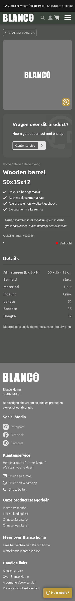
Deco (17, 164)
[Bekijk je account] (50, 18)
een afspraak (57, 226)
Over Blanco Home (16, 576)
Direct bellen (18, 489)
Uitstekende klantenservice (21, 551)
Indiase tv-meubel (15, 508)
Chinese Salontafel (15, 519)
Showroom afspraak (60, 6)
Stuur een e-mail (20, 476)
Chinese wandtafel (15, 525)
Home (7, 164)
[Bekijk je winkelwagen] (57, 17)
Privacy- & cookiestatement (21, 588)
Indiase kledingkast (15, 513)
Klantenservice (25, 145)
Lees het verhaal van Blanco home (26, 545)
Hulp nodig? (60, 593)
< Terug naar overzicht (20, 32)
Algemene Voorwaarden (19, 582)
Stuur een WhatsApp (23, 483)
